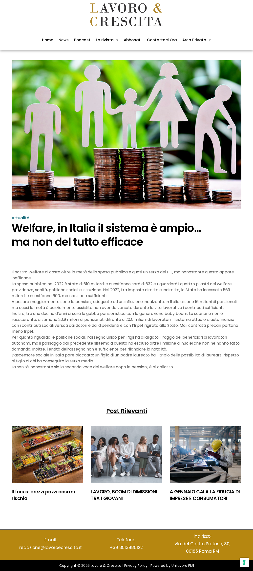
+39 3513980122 (126, 547)
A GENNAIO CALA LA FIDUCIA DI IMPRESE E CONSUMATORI (205, 495)
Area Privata (194, 40)
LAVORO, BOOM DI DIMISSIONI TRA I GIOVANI (124, 495)
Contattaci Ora (162, 40)
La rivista (105, 40)
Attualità (20, 218)
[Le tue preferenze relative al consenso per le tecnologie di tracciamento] (244, 562)
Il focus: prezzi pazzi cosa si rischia (43, 495)
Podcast (82, 40)
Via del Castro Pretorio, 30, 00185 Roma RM (202, 547)
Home (47, 40)
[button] (107, 39)
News (64, 40)
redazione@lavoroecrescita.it (50, 547)
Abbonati (133, 40)
